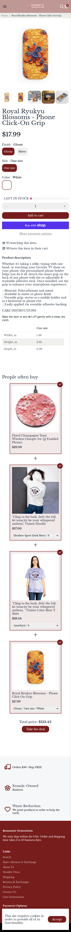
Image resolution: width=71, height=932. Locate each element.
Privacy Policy (12, 887)
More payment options (35, 233)
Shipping (8, 877)
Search (7, 857)
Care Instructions (13, 897)
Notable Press (11, 872)
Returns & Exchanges (16, 882)
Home (4, 15)
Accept (57, 919)
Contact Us (9, 892)
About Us (8, 867)
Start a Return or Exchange (19, 862)
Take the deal (35, 729)
